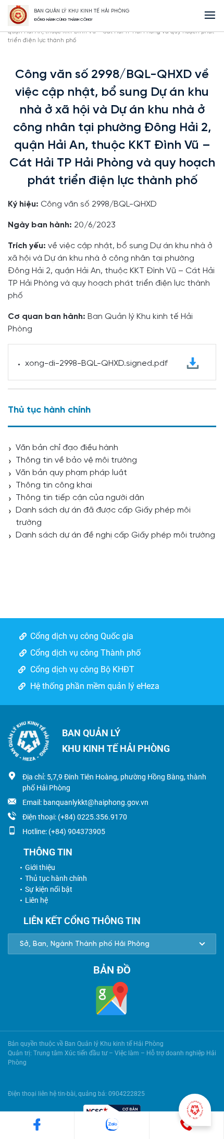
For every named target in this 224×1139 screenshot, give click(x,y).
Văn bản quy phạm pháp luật (71, 472)
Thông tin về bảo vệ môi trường (76, 460)
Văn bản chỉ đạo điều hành (67, 447)
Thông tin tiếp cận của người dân (80, 497)
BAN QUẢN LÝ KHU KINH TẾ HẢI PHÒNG (82, 11)
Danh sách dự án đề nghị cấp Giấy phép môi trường (115, 535)
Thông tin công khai (54, 485)
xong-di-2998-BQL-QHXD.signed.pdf (96, 363)
